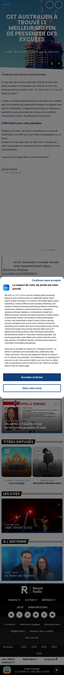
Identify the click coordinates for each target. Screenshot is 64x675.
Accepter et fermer (32, 377)
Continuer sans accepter (46, 280)
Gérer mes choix (32, 388)
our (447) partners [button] (19, 295)
